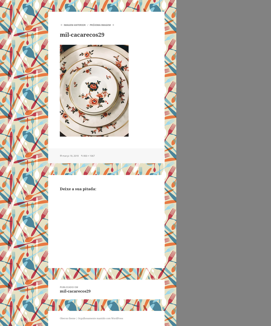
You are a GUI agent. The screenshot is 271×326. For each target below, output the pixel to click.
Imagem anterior (75, 25)
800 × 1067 (89, 155)
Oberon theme (68, 318)
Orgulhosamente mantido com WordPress (100, 318)
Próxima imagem (100, 25)
